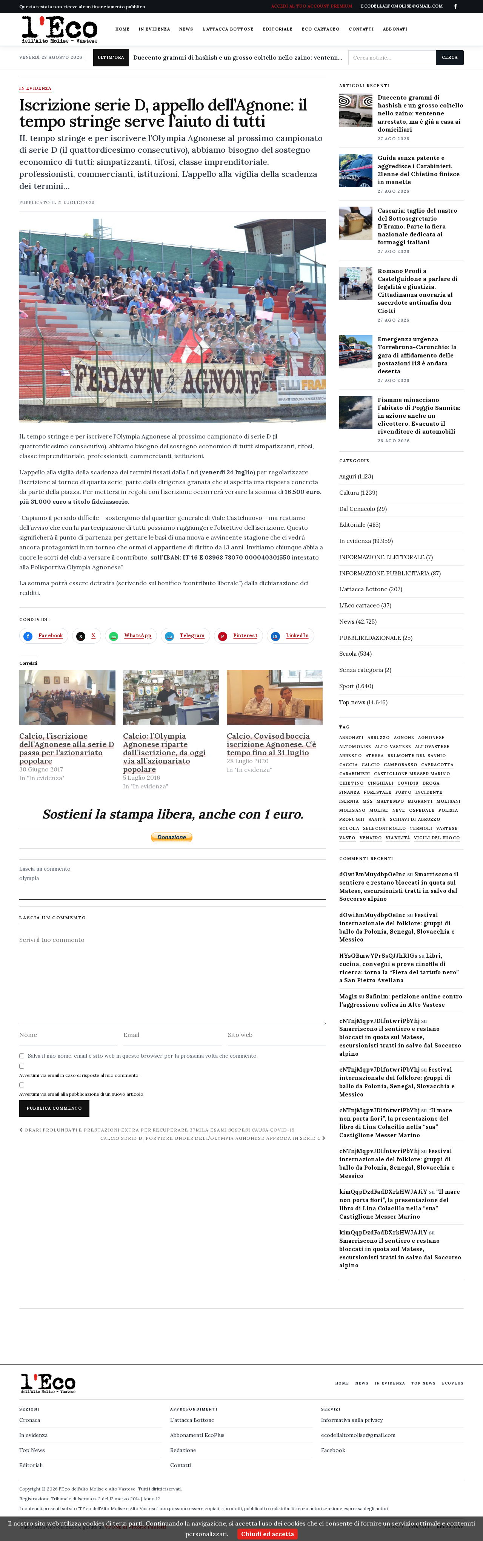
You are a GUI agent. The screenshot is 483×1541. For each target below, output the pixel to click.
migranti (420, 801)
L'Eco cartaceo (359, 605)
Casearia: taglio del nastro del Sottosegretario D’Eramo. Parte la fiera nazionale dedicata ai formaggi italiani (417, 226)
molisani (449, 801)
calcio (370, 764)
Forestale (378, 792)
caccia (348, 764)
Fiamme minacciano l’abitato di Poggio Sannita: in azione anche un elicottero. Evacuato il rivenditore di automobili (419, 415)
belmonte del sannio (417, 755)
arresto (350, 755)
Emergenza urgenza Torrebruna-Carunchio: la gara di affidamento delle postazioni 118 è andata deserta (417, 354)
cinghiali (381, 783)
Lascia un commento (45, 868)
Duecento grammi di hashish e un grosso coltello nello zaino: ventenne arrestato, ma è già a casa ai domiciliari (237, 57)
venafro (371, 838)
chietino (351, 783)
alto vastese (393, 746)
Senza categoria (361, 669)
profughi (352, 819)
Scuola (348, 653)
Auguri (347, 476)
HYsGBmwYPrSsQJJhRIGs (378, 955)
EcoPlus (453, 1383)
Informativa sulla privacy (352, 1420)
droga (431, 783)
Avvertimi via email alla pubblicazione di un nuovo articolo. (82, 1094)
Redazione (183, 1450)
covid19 (408, 783)
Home (122, 29)
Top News (423, 1383)
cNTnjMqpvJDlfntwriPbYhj (379, 1020)
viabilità (398, 838)
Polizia (448, 810)
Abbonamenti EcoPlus (197, 1435)
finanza (349, 792)
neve (398, 810)
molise (379, 810)
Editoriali (31, 1465)
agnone (404, 737)
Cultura (349, 492)
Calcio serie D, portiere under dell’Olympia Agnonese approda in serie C (211, 1138)
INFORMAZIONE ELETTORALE (382, 557)
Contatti (361, 29)
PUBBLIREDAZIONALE (370, 637)
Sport (346, 686)
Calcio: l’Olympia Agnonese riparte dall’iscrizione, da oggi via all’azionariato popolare (164, 752)
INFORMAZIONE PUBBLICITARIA (384, 573)
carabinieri (354, 773)
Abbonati (395, 29)
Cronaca (29, 1420)
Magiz (348, 996)
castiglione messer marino (412, 773)
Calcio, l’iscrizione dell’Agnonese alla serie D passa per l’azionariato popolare (66, 748)
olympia (29, 878)
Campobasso (400, 764)
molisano (352, 810)
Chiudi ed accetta (267, 1534)
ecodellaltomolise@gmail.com (358, 1435)
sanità (377, 819)
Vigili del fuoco (437, 838)
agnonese (431, 737)
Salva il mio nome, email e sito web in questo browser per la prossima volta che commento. (143, 1055)
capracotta (437, 764)
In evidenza (154, 29)
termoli (421, 828)
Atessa (375, 755)
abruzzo (379, 737)
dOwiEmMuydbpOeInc (372, 874)
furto (403, 792)
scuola (349, 828)
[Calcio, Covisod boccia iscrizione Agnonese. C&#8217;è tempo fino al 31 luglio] (275, 697)
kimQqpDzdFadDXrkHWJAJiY (383, 1191)
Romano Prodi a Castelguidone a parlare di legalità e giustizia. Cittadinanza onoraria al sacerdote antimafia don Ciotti (418, 290)
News (186, 29)
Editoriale (278, 29)
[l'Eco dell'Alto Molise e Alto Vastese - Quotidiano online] (59, 29)
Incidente (429, 792)
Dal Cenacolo (357, 508)
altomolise (355, 746)
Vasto (347, 838)
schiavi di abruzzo (415, 819)
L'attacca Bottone (228, 29)
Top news (352, 702)
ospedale (422, 810)
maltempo (390, 801)
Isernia (349, 801)
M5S (368, 801)
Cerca (449, 57)
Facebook (333, 1450)
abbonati (351, 737)
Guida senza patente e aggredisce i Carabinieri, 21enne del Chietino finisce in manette (419, 169)
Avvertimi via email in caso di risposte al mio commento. (79, 1075)
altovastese (432, 746)
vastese (447, 828)
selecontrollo (384, 828)
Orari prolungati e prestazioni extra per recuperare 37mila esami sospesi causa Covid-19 (158, 1130)
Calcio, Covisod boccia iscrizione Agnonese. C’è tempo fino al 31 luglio (271, 744)
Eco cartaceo (321, 29)
